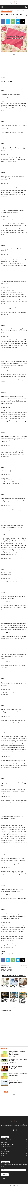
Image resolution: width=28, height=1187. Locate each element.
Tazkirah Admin (4, 1142)
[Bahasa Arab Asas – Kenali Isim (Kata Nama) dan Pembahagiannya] (4, 1054)
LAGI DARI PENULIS (20, 975)
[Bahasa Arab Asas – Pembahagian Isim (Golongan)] (4, 1076)
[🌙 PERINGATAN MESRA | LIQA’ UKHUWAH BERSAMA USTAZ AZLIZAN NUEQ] (14, 981)
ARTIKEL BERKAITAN (8, 975)
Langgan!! (4, 1174)
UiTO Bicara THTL (4, 1153)
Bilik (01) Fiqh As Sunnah (6, 1146)
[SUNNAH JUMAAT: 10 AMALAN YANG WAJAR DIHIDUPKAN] (5, 981)
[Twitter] (8, 21)
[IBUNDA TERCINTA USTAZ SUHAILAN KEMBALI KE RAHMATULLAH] (5, 995)
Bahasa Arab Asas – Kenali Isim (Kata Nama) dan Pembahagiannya (17, 1053)
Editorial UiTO (6, 17)
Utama (2, 10)
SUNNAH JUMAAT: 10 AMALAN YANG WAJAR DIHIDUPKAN (4, 987)
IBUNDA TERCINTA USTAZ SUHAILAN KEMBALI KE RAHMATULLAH (5, 1000)
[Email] (22, 21)
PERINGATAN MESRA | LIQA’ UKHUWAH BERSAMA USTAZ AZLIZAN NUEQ (13, 987)
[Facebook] (3, 21)
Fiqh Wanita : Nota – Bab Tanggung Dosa (15, 1067)
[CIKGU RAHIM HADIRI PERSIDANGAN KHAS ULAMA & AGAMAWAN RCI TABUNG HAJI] (23, 981)
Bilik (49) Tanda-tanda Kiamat (7, 1144)
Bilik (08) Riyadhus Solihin (6, 1149)
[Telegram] (18, 21)
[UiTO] (14, 3)
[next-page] (15, 1006)
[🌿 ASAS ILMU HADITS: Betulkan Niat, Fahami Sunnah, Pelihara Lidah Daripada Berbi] (23, 995)
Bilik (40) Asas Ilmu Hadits (6, 1155)
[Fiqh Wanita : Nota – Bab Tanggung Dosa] (4, 1068)
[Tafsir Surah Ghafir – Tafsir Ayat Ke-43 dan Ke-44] (4, 1061)
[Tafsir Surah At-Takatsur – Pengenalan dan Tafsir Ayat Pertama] (4, 1083)
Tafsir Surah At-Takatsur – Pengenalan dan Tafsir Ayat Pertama (16, 1082)
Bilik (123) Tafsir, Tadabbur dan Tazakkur (10, 1140)
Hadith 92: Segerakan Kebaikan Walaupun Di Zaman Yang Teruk (7, 969)
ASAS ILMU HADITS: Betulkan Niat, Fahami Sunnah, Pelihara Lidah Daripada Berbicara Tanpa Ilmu (22, 1001)
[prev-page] (13, 1006)
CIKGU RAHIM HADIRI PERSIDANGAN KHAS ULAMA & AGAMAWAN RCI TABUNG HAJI (22, 987)
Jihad (25, 967)
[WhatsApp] (13, 21)
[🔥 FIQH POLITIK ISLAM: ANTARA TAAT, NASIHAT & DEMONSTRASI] (14, 995)
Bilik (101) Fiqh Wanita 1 (9, 10)
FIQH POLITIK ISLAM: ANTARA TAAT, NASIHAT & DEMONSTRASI (13, 1000)
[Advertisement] (14, 65)
